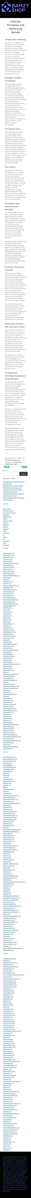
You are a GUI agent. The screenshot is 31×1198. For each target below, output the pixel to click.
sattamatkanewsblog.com (10, 910)
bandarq (17, 1171)
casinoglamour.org (8, 742)
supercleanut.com (8, 1041)
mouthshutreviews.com (9, 987)
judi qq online (7, 509)
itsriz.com (6, 791)
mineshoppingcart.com (9, 982)
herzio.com (6, 775)
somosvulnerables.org (9, 1075)
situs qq (5, 523)
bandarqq (6, 515)
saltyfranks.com (7, 611)
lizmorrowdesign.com (9, 1093)
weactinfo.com (7, 857)
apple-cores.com (8, 722)
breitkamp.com (7, 1069)
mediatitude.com (8, 587)
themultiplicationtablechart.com (12, 740)
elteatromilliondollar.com (10, 815)
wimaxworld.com (8, 648)
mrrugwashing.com (8, 884)
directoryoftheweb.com (9, 767)
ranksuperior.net (7, 926)
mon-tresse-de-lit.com (9, 1117)
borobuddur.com (7, 1017)
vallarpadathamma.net (9, 819)
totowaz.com (6, 914)
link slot (5, 519)
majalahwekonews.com (10, 759)
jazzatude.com (7, 616)
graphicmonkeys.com (9, 1047)
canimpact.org (7, 716)
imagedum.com (7, 1101)
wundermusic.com (8, 1019)
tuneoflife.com (7, 946)
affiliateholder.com (8, 950)
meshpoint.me (7, 805)
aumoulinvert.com (8, 706)
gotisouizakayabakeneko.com (11, 803)
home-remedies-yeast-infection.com (13, 974)
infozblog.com (7, 660)
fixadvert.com (7, 577)
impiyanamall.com (8, 997)
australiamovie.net (8, 557)
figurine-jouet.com (8, 1125)
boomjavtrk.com (7, 1147)
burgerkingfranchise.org (10, 817)
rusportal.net (6, 785)
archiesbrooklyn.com (9, 656)
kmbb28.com (6, 1139)
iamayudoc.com (7, 1033)
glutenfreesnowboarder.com (11, 1091)
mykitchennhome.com (9, 704)
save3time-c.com (8, 581)
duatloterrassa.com (8, 1077)
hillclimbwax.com (8, 934)
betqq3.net (6, 696)
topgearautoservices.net (10, 1123)
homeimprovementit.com (10, 962)
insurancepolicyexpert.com (11, 599)
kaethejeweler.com (8, 1107)
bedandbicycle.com (8, 1043)
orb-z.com (6, 827)
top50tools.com (7, 607)
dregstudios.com (8, 634)
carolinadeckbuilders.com (10, 603)
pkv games (6, 533)
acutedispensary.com (9, 908)
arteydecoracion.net (9, 670)
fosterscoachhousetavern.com (12, 829)
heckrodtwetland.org (9, 684)
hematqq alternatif (8, 1187)
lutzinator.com (7, 1085)
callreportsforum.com (9, 1141)
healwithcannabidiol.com (10, 1095)
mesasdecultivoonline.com (11, 831)
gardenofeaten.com (8, 841)
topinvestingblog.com (9, 605)
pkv (4, 539)
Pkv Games (18, 462)
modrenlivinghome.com (10, 1131)
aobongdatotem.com (9, 972)
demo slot (24, 1165)
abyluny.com (6, 1145)
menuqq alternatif (8, 1157)
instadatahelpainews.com (10, 1133)
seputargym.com (8, 995)
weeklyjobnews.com (9, 920)
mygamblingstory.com (9, 757)
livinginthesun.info (8, 789)
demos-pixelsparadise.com (11, 585)
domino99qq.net (7, 765)
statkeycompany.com (9, 601)
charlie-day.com (7, 873)
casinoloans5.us (8, 698)
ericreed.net (6, 690)
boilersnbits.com (8, 833)
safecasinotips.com (8, 1055)
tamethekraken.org (8, 1083)
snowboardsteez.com (9, 847)
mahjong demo (7, 517)
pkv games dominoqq (9, 513)
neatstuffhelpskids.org (9, 636)
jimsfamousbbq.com (9, 553)
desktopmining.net (8, 728)
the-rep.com (6, 609)
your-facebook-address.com (11, 1127)
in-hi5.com (6, 777)
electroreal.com (7, 976)
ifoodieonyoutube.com (9, 980)
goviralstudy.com (8, 718)
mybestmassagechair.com (10, 688)
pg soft (12, 1163)
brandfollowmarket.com (10, 918)
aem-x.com (6, 1007)
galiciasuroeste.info (8, 630)
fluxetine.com (7, 692)
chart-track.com (7, 642)
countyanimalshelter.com (10, 922)
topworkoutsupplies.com (10, 984)
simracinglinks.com (8, 591)
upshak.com (6, 890)
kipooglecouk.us (8, 702)
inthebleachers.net (8, 730)
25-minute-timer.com (9, 1023)
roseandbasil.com (8, 678)
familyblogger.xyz (8, 1063)
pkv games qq (16, 1159)
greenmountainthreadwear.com (12, 906)
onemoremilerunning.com (10, 845)
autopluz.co (6, 579)
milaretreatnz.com (8, 624)
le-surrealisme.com (8, 595)
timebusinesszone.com (9, 942)
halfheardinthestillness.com (11, 686)
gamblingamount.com (9, 932)
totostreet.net (6, 1001)
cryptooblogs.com (8, 1009)
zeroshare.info (7, 620)
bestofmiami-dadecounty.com (11, 978)
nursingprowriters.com (9, 904)
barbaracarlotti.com (8, 726)
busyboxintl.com (7, 809)
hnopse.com (6, 936)
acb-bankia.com (7, 886)
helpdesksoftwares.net (9, 958)
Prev (7, 467)
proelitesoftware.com (9, 1059)
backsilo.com (7, 892)
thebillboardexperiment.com (11, 1113)
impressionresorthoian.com (11, 896)
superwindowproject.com (10, 710)
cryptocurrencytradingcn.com (11, 912)
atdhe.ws (5, 682)
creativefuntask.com (9, 1025)
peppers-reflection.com (9, 944)
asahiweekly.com (8, 1039)
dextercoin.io (6, 744)
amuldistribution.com (9, 1015)
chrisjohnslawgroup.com (10, 1065)
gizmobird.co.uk (7, 559)
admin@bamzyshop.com (12, 460)
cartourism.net (7, 720)
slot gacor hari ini (20, 1163)
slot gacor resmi (23, 1169)
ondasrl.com (6, 1087)
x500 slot (11, 1165)
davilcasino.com (7, 1003)
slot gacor (7, 1167)
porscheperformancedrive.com (12, 1081)
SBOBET (7, 464)
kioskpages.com (7, 1097)
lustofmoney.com (8, 940)
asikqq (5, 531)
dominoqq (6, 525)
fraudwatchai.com (8, 1005)
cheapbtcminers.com (9, 1029)
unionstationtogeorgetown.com (12, 1031)
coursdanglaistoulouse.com (11, 563)
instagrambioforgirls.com (10, 849)
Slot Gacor (14, 464)
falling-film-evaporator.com (10, 900)
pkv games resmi (8, 511)
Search (5, 470)
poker (4, 543)
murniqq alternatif (21, 1185)
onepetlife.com (7, 1111)
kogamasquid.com (8, 738)
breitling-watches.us (9, 573)
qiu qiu (5, 537)
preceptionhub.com (8, 968)
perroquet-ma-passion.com (11, 1129)
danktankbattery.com (9, 869)
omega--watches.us (8, 571)
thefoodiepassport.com (9, 708)
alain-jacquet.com (8, 801)
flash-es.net (6, 888)
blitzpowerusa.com (8, 839)
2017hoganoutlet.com (9, 761)
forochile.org (6, 640)
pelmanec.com (7, 763)
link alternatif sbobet (16, 1181)
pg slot (5, 1165)
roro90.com (6, 773)
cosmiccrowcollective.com (10, 799)
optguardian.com (8, 999)
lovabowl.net (6, 960)
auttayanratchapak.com (10, 811)
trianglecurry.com (8, 1099)
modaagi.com (7, 626)
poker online (6, 1159)
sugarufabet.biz (7, 1119)
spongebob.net (7, 807)
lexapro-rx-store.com (9, 732)
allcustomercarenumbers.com (11, 1061)
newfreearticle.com (8, 837)
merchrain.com (7, 1137)
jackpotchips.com (8, 1057)
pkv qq (19, 1177)
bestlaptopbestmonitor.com (11, 674)
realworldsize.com (8, 821)
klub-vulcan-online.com (10, 1067)
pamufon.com (7, 1079)
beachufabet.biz (7, 1115)
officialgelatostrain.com (9, 1105)
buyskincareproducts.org (10, 734)
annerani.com (7, 613)
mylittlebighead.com (9, 1035)
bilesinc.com (6, 622)
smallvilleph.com (8, 628)
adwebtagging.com (8, 924)
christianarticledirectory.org (11, 746)
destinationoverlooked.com (11, 930)
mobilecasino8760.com (10, 694)
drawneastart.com (8, 1051)
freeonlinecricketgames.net (11, 650)
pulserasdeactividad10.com (11, 724)
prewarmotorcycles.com (10, 589)
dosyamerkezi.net (8, 593)
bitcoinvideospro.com (9, 797)
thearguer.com (7, 861)
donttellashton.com (8, 769)
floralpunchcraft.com (9, 865)
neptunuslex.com (8, 565)
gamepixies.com (8, 1049)
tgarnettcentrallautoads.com (11, 575)
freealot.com (6, 1037)
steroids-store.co (8, 668)
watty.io (5, 787)
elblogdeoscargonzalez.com (11, 664)
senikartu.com (7, 783)
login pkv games (8, 521)
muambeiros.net (7, 658)
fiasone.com (6, 867)
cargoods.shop (7, 793)
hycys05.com (7, 843)
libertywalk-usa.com (9, 555)
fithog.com (6, 672)
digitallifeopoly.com (8, 991)
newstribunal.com (8, 964)
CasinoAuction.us (8, 700)
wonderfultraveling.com (10, 644)
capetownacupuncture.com (11, 795)
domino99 (20, 1175)
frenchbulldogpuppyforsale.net (12, 736)
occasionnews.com (8, 938)
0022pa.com (6, 618)
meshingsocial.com (8, 859)
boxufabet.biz (7, 1121)
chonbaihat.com (7, 662)
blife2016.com (7, 1089)
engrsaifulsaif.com (8, 1027)
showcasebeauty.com (9, 597)
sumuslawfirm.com (8, 902)
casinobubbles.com (8, 993)
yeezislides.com (7, 970)
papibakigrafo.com (8, 712)
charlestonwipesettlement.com (12, 916)
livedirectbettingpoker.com (10, 876)
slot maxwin (14, 1167)
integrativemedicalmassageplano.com (14, 882)
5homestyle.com (8, 748)
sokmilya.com (7, 1143)
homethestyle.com (8, 1013)
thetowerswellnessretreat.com (11, 1103)
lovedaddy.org (7, 880)
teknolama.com (7, 823)
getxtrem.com (7, 855)
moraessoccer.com (8, 638)
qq (3, 535)
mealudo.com (7, 871)
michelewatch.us (8, 569)
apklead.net (6, 1150)
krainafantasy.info (8, 779)
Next (24, 467)
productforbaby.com (8, 825)
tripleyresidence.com (9, 1071)
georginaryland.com (9, 676)
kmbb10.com (6, 853)
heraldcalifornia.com (9, 1045)
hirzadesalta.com (8, 989)
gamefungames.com (9, 1021)
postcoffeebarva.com (9, 813)
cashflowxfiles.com (8, 851)
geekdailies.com (8, 1135)
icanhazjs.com (7, 714)
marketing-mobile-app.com (11, 863)
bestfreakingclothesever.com (11, 898)
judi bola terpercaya (9, 1185)
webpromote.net (7, 666)
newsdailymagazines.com (10, 966)
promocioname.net (8, 646)
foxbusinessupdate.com (10, 878)
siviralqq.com (7, 894)
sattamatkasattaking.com (10, 1109)
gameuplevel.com (8, 1011)
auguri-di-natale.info (9, 567)
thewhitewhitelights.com (10, 680)
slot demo (6, 529)
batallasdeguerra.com (9, 632)
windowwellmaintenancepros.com (13, 948)
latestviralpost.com (8, 835)
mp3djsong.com (7, 561)
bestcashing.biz (7, 652)
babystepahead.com (9, 928)
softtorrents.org (7, 1073)
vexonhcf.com (7, 583)
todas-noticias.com (8, 781)
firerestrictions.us (8, 654)
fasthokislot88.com (8, 1053)
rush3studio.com (8, 771)
